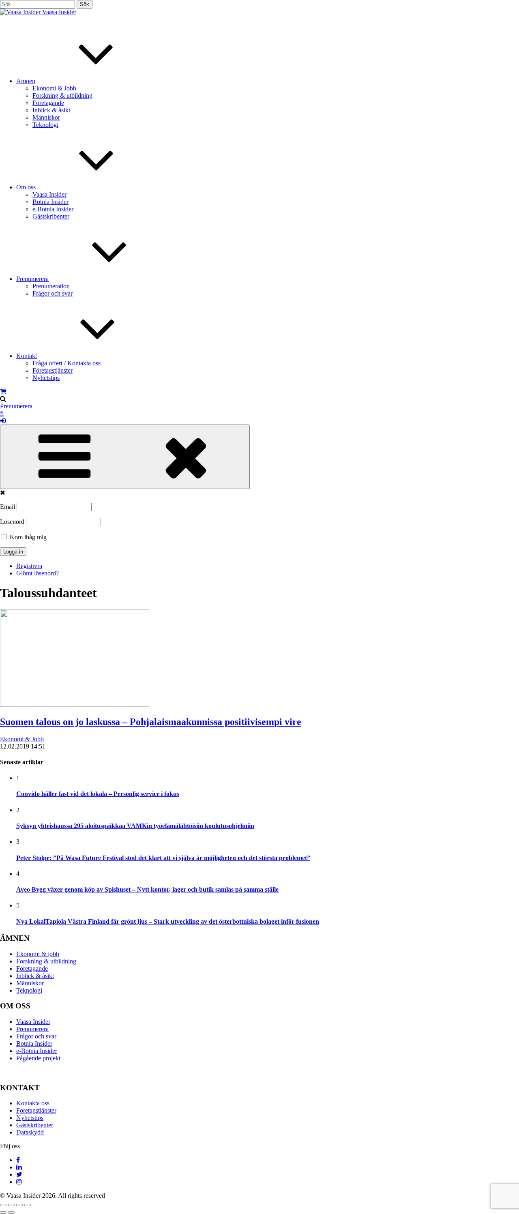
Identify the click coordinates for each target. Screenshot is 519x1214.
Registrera (29, 565)
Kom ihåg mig (27, 537)
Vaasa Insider (59, 12)
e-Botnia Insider (52, 209)
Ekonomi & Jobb (54, 88)
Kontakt (26, 355)
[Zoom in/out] (27, 1205)
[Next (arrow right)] (11, 1212)
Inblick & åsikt (51, 110)
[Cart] (3, 391)
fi (2, 413)
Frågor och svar (52, 293)
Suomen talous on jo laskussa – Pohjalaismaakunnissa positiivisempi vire (150, 721)
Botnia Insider (50, 201)
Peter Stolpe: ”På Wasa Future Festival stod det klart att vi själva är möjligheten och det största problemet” (163, 857)
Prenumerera (32, 278)
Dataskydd (30, 1132)
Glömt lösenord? (37, 573)
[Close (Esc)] (3, 1205)
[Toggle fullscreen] (19, 1205)
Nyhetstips (46, 377)
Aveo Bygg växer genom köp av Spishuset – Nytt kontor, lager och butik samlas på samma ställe (147, 889)
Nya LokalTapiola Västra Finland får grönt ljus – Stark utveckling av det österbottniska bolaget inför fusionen (167, 921)
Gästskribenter (50, 216)
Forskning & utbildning (62, 95)
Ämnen (25, 80)
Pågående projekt (38, 1058)
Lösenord (12, 521)
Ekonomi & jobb (37, 953)
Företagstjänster (52, 370)
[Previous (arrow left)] (3, 1212)
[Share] (11, 1205)
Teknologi (45, 124)
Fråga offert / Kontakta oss (66, 363)
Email (7, 506)
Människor (46, 117)
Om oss (26, 187)
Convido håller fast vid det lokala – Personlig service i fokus (97, 793)
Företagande (48, 102)
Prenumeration (51, 286)
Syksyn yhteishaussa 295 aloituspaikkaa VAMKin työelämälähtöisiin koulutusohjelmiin (135, 825)
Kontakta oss (32, 1103)
